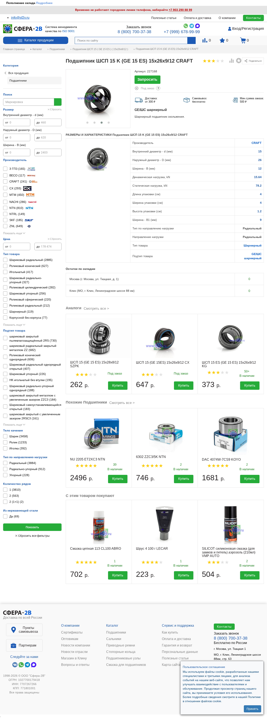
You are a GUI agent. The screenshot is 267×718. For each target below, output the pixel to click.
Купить (117, 385)
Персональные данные (180, 652)
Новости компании (75, 645)
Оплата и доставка (197, 18)
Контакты (253, 18)
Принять (252, 708)
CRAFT (257, 143)
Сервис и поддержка (178, 625)
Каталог (112, 625)
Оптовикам (69, 639)
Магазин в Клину (74, 658)
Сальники (113, 639)
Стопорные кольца (120, 652)
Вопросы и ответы (75, 664)
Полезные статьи (163, 18)
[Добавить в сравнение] (231, 61)
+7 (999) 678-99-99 (182, 31)
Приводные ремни (120, 645)
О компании (227, 18)
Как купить (170, 632)
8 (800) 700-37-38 (134, 31)
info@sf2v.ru (20, 17)
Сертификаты (72, 632)
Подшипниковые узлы (123, 658)
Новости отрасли (74, 652)
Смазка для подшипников (126, 664)
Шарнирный (253, 245)
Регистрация (253, 28)
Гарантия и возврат (177, 645)
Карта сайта (171, 664)
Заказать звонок (138, 27)
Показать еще (12, 233)
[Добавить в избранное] (239, 61)
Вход (236, 28)
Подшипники (116, 632)
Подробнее (44, 3)
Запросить (147, 79)
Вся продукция (18, 73)
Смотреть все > (96, 309)
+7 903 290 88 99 (180, 9)
